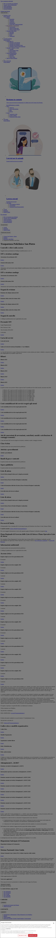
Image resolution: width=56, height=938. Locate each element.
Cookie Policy (8, 928)
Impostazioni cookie (22, 935)
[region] (28, 929)
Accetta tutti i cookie (33, 935)
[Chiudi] (53, 923)
